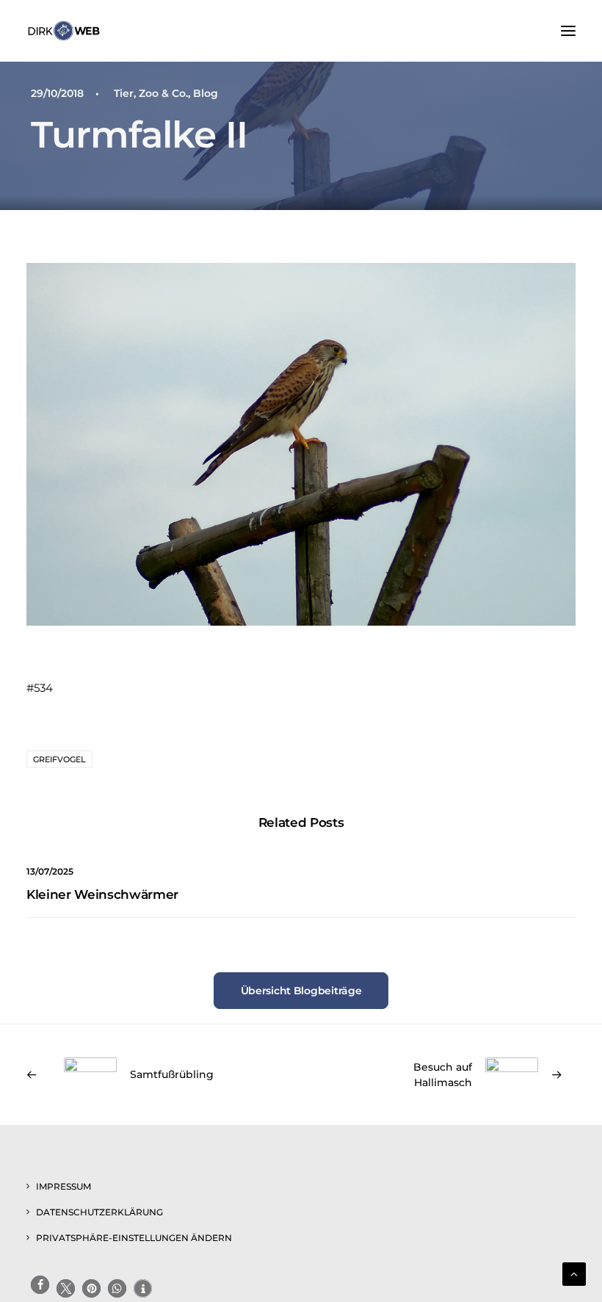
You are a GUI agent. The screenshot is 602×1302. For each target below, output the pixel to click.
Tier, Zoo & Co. (151, 93)
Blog (205, 93)
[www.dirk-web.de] (63, 31)
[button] (568, 31)
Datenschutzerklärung (99, 1212)
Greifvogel (59, 759)
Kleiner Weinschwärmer (102, 894)
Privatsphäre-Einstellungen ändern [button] (134, 1237)
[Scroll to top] (574, 1273)
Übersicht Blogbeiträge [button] (301, 990)
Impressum (63, 1186)
